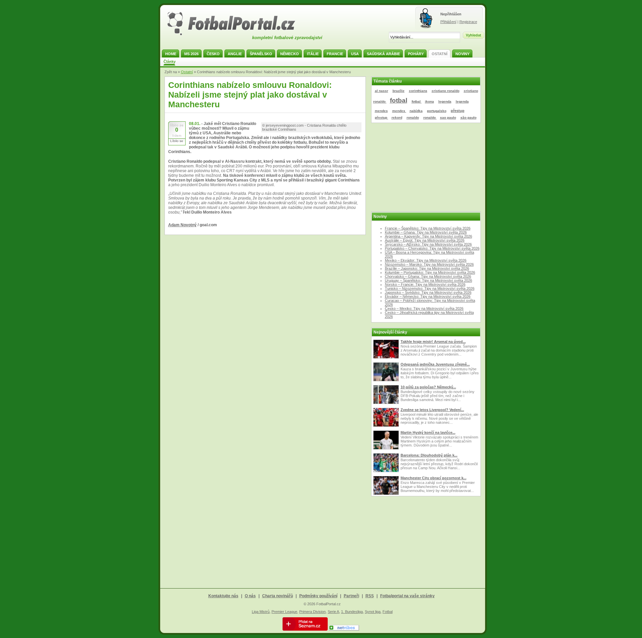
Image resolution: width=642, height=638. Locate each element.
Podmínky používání (318, 596)
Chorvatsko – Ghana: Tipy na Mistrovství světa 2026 (428, 276)
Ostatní (187, 72)
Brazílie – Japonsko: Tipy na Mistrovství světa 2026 (427, 268)
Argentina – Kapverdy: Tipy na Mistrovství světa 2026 (428, 236)
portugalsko (436, 111)
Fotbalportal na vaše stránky (407, 596)
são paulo (468, 117)
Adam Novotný (182, 225)
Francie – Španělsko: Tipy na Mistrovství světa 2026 (427, 228)
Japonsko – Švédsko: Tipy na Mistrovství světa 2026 (428, 292)
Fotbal (388, 612)
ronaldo (413, 117)
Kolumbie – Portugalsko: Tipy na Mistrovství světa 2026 (430, 272)
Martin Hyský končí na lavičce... (428, 432)
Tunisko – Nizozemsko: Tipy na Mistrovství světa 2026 (429, 288)
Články (170, 61)
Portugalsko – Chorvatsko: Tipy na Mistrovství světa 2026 (432, 248)
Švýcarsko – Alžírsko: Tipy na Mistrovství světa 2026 (428, 244)
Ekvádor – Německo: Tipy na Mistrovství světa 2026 (427, 296)
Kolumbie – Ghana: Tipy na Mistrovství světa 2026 (426, 232)
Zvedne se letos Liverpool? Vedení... (432, 410)
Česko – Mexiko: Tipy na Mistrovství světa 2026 (424, 308)
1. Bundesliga (352, 612)
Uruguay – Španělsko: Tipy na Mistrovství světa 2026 (428, 280)
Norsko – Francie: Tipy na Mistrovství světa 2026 (425, 284)
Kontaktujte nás (223, 596)
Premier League (284, 612)
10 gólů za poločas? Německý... (428, 387)
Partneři (351, 596)
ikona (429, 101)
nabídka (416, 111)
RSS (369, 596)
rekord (397, 117)
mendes (381, 111)
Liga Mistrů (261, 612)
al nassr (381, 91)
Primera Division (312, 612)
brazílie (399, 91)
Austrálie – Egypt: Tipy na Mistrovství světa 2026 (424, 240)
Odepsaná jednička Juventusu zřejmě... (435, 364)
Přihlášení (448, 22)
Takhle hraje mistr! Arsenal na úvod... (433, 342)
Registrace (468, 22)
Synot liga (373, 612)
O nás (250, 596)
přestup (457, 111)
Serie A (333, 612)
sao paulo (448, 117)
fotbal (398, 100)
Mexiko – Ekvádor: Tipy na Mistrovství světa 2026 (425, 260)
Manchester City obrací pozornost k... (433, 478)
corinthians (418, 91)
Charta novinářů (277, 596)
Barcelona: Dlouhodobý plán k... (429, 455)
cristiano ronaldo (445, 91)
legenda (444, 101)
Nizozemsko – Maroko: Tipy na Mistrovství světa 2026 (429, 264)
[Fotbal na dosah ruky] (237, 34)
